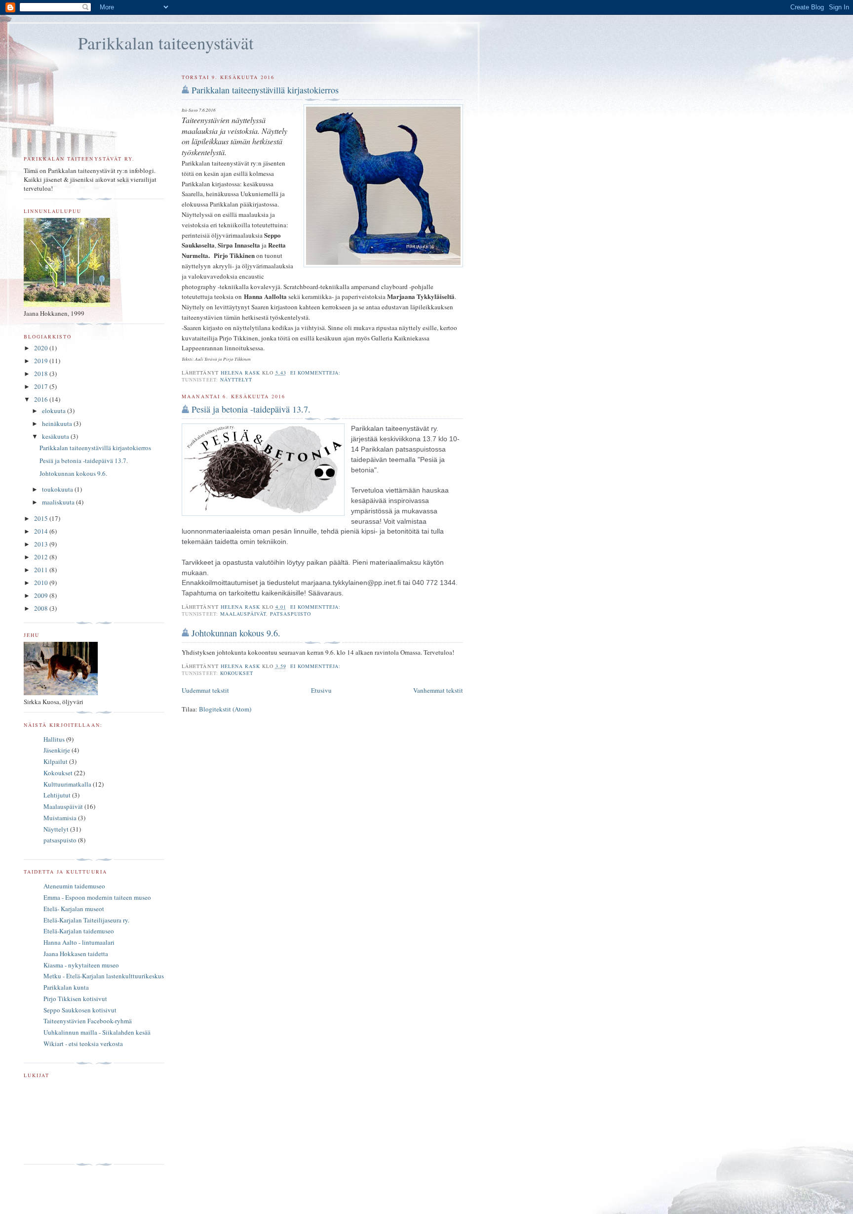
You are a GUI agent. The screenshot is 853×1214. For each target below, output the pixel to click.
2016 (41, 399)
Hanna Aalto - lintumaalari (79, 942)
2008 (41, 608)
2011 (41, 569)
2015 (41, 518)
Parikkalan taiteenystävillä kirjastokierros (265, 90)
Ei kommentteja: (316, 372)
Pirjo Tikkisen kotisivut (75, 998)
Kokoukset (236, 673)
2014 (41, 531)
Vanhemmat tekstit (438, 690)
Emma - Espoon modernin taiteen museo (97, 897)
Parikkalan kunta (66, 987)
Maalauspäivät (243, 613)
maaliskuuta (59, 502)
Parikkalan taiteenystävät (166, 42)
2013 (41, 544)
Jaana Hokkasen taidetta (75, 953)
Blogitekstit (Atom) (225, 709)
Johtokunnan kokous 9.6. (236, 633)
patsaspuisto (290, 613)
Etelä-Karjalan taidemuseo (78, 930)
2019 (41, 360)
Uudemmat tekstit (205, 690)
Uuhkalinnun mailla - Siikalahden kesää (97, 1032)
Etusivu (321, 690)
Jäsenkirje (56, 750)
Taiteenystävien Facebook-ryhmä (87, 1020)
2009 (41, 595)
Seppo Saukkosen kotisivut (79, 1009)
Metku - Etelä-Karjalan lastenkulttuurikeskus (103, 975)
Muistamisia (60, 817)
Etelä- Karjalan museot (73, 908)
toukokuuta (58, 489)
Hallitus (54, 739)
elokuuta (54, 410)
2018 (41, 373)
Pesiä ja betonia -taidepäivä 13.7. (251, 409)
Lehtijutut (57, 795)
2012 (41, 556)
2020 (41, 347)
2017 (41, 386)
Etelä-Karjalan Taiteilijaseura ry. (86, 920)
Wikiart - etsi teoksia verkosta (83, 1043)
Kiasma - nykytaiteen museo (81, 965)
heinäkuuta (58, 423)
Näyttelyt (236, 379)
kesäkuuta (56, 436)
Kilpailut (55, 761)
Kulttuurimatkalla (67, 784)
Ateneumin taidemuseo (74, 885)
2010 (41, 582)
